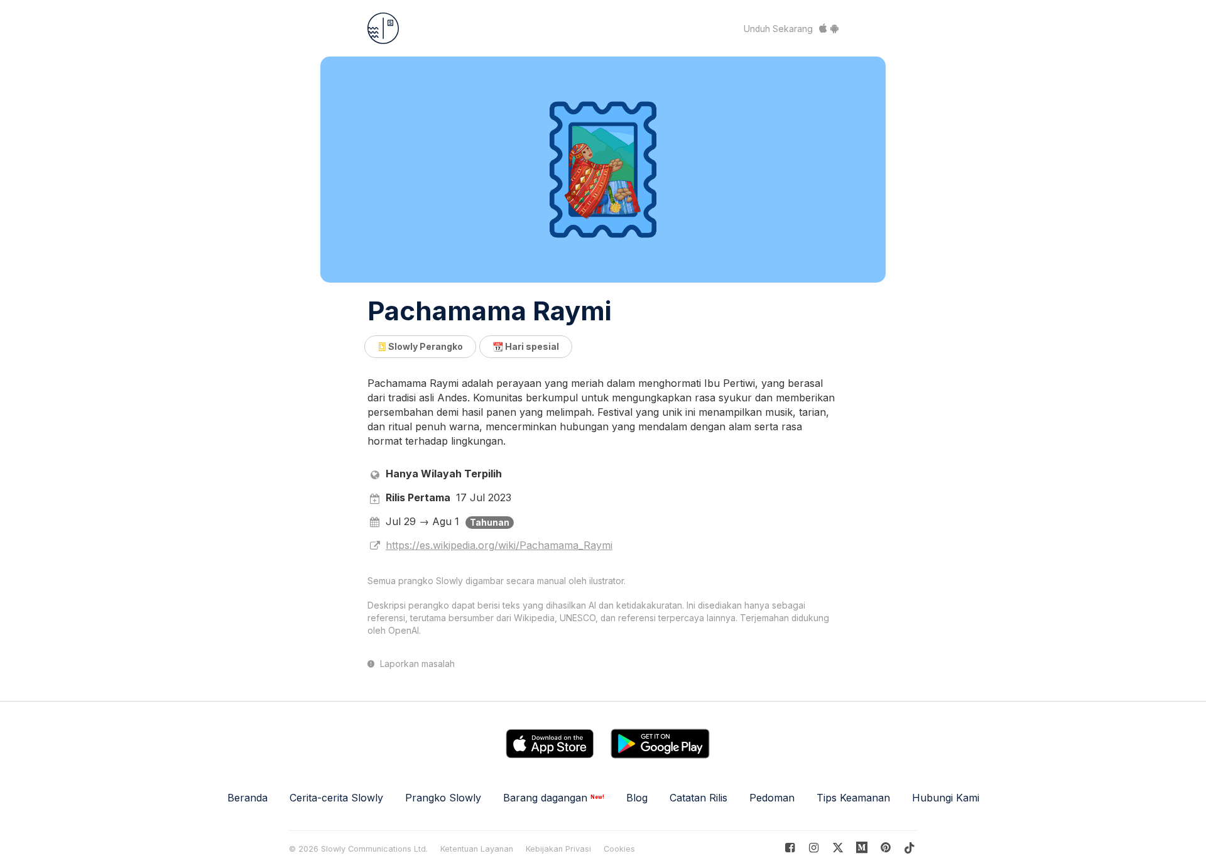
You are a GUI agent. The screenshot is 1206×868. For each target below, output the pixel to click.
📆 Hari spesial (525, 346)
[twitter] (837, 847)
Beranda (247, 797)
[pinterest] (862, 847)
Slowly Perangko (424, 346)
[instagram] (814, 847)
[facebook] (790, 847)
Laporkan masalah (416, 664)
